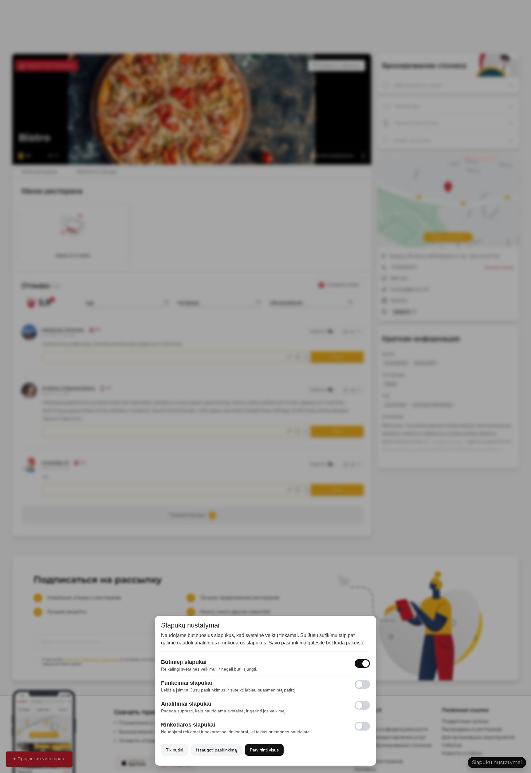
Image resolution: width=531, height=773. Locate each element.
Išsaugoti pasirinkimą (216, 749)
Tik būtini (174, 749)
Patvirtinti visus (264, 749)
